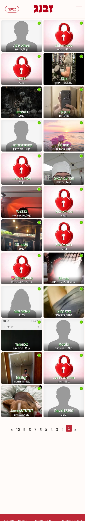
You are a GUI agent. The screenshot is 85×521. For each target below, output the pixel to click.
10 (18, 429)
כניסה (12, 9)
